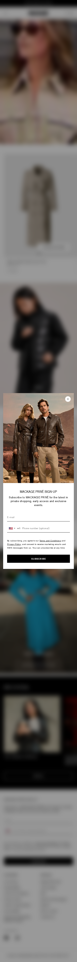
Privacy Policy (14, 544)
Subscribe (38, 558)
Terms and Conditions (50, 540)
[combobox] (14, 528)
